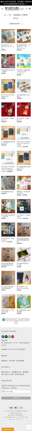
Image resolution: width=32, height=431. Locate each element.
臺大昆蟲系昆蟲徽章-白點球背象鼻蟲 (7, 287)
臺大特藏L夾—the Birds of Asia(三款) (23, 287)
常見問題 (12, 360)
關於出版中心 (5, 372)
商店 (10, 15)
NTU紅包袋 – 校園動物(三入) (7, 119)
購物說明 (4, 360)
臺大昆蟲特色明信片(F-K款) (23, 264)
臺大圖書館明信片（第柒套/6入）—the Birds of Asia (23, 46)
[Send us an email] (6, 336)
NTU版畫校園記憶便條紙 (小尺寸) (8, 142)
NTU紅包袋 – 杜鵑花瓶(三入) (23, 119)
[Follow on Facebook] (3, 336)
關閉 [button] (26, 4)
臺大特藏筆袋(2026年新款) (23, 95)
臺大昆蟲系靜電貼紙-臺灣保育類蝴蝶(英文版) (23, 240)
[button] (2, 9)
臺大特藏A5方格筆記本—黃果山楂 (8, 215)
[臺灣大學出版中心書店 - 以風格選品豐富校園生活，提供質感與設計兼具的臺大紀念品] (15, 9)
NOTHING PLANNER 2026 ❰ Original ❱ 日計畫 (23, 143)
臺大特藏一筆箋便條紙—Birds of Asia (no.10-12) (23, 71)
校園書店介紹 (16, 372)
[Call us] (9, 336)
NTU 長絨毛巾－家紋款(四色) (7, 239)
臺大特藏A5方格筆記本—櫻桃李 (8, 70)
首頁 (5, 15)
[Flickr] (12, 336)
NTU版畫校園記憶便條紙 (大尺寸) (23, 167)
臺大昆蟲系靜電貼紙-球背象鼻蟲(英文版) (7, 264)
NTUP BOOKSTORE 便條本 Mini (7, 95)
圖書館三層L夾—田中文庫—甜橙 (7, 311)
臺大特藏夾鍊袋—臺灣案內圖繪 (23, 311)
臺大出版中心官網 (7, 374)
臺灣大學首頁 (19, 374)
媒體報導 (26, 372)
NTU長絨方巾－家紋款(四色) (23, 215)
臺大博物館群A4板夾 (7, 191)
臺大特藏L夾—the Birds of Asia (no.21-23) (8, 46)
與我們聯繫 (20, 360)
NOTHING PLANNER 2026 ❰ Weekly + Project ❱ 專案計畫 (8, 168)
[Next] (16, 322)
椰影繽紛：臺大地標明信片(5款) (23, 192)
